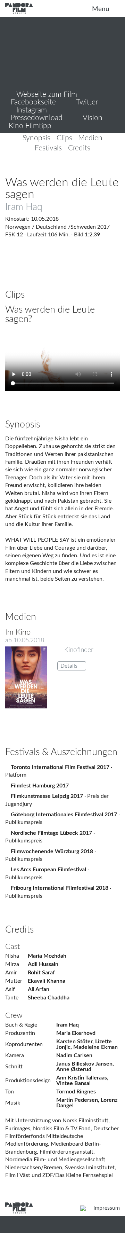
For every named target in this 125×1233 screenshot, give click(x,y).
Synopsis (36, 138)
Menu (101, 9)
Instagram (30, 110)
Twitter (86, 102)
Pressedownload (35, 117)
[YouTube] (70, 1207)
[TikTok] (49, 1207)
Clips (64, 138)
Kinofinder (77, 650)
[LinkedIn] (63, 1207)
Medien (90, 138)
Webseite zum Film (45, 94)
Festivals (48, 148)
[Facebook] (56, 1207)
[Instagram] (42, 1207)
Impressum (106, 1208)
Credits (79, 148)
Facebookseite (32, 102)
